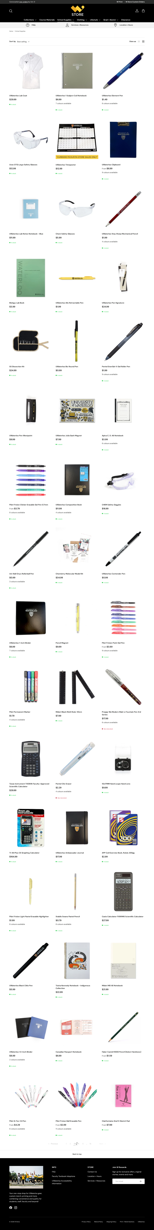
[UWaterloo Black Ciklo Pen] (30, 960)
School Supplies (64, 20)
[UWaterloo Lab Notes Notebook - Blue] (30, 208)
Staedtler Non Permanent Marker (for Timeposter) (72, 1191)
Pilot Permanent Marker (19, 712)
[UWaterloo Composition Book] (77, 479)
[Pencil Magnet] (77, 618)
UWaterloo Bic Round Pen (67, 366)
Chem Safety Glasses (65, 234)
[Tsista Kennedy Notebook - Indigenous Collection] (77, 960)
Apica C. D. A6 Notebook (112, 435)
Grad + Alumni (109, 20)
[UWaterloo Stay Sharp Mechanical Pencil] (123, 208)
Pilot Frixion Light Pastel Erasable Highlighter (29, 916)
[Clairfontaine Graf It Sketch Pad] (123, 1096)
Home (11, 31)
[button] (143, 10)
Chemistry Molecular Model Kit (69, 574)
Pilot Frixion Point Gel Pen (113, 643)
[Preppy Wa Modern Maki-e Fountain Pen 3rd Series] (123, 687)
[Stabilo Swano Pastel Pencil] (77, 891)
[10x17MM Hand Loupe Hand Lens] (123, 758)
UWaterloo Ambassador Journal (70, 853)
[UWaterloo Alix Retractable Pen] (77, 278)
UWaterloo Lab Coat (18, 95)
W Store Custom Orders (135, 2)
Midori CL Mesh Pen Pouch (113, 1190)
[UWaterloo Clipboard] (123, 139)
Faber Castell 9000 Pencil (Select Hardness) (121, 1052)
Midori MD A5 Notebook (112, 985)
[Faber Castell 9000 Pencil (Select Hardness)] (123, 1027)
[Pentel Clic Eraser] (77, 758)
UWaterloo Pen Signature (113, 303)
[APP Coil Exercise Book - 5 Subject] (30, 1165)
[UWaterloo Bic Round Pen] (77, 341)
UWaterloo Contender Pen (113, 574)
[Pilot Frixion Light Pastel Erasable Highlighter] (30, 891)
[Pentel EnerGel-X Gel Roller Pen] (123, 341)
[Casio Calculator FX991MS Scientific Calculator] (123, 891)
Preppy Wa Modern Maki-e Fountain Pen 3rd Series (121, 713)
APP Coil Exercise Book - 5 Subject (24, 1190)
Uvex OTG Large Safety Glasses (23, 164)
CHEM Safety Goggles (111, 505)
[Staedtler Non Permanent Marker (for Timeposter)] (77, 1165)
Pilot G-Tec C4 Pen (17, 1121)
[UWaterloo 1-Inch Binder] (30, 618)
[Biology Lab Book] (30, 278)
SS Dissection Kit (16, 366)
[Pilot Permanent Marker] (30, 687)
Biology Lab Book (16, 303)
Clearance (125, 20)
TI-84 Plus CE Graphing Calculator (24, 853)
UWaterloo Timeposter (66, 165)
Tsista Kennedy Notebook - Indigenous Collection (73, 986)
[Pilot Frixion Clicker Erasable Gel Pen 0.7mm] (30, 479)
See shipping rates (39, 2)
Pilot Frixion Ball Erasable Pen (68, 1121)
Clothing (81, 20)
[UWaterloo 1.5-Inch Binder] (30, 1027)
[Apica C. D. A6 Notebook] (123, 410)
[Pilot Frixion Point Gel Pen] (123, 618)
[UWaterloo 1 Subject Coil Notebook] (77, 70)
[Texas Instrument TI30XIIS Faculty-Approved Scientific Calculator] (30, 758)
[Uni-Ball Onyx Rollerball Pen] (30, 548)
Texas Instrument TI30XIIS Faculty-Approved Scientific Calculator (29, 785)
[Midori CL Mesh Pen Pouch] (123, 1165)
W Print (120, 2)
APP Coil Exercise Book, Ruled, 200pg (118, 853)
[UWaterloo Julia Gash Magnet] (77, 410)
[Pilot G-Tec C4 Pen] (30, 1096)
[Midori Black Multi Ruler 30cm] (77, 687)
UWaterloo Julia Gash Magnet (69, 435)
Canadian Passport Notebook (69, 1052)
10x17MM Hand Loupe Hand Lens (116, 784)
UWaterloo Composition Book (69, 505)
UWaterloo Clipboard (111, 164)
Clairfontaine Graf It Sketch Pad (116, 1121)
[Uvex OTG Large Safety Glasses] (30, 139)
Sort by (12, 41)
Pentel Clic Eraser (63, 784)
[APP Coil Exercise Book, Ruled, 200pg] (123, 827)
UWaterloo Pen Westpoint (20, 435)
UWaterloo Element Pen (112, 95)
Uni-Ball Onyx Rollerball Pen (21, 574)
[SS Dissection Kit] (30, 341)
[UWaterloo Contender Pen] (123, 548)
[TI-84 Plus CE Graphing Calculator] (30, 827)
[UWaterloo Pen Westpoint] (30, 410)
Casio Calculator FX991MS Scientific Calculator (122, 916)
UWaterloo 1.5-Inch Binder (20, 1052)
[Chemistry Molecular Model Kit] (77, 548)
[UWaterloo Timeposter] (77, 139)
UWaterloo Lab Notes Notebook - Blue (26, 234)
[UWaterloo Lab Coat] (30, 70)
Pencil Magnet (62, 643)
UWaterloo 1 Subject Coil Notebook (71, 95)
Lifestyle (94, 20)
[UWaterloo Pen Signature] (123, 278)
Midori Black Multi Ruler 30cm (69, 712)
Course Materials (47, 20)
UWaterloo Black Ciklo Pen (21, 985)
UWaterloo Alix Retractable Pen (69, 303)
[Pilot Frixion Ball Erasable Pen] (77, 1096)
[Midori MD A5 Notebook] (123, 960)
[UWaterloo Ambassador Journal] (77, 827)
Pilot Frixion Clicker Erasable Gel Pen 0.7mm (28, 505)
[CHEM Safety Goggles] (123, 479)
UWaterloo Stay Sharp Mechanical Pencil (120, 234)
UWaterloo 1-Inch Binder (20, 643)
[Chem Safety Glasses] (77, 208)
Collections (29, 20)
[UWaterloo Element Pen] (123, 70)
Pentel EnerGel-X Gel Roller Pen (116, 366)
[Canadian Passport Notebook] (77, 1027)
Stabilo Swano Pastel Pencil (68, 916)
